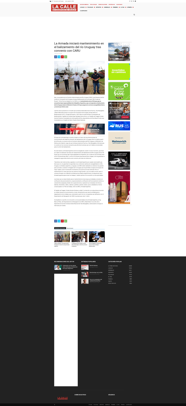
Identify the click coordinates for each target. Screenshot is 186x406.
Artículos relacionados (60, 228)
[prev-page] (55, 249)
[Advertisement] (93, 27)
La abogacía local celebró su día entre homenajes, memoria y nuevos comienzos (79, 245)
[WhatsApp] (65, 56)
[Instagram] (132, 1)
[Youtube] (135, 1)
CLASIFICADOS (129, 404)
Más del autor (70, 228)
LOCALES (90, 404)
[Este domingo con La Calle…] (84, 274)
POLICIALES (96, 404)
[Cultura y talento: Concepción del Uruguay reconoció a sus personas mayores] (62, 236)
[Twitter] (133, 1)
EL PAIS (118, 404)
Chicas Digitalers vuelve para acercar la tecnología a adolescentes (95, 245)
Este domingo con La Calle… (96, 272)
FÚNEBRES (113, 404)
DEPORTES (102, 404)
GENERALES (107, 404)
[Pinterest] (62, 56)
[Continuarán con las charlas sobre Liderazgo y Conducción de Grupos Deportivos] (57, 267)
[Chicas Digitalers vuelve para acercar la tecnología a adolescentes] (97, 236)
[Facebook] (130, 1)
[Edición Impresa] (84, 267)
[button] (134, 14)
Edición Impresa (94, 265)
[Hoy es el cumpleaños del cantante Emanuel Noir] (84, 281)
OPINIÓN (123, 404)
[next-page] (57, 249)
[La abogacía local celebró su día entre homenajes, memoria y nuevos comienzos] (79, 236)
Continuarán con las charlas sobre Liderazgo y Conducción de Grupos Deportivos (70, 267)
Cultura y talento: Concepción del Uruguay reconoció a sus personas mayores (61, 245)
